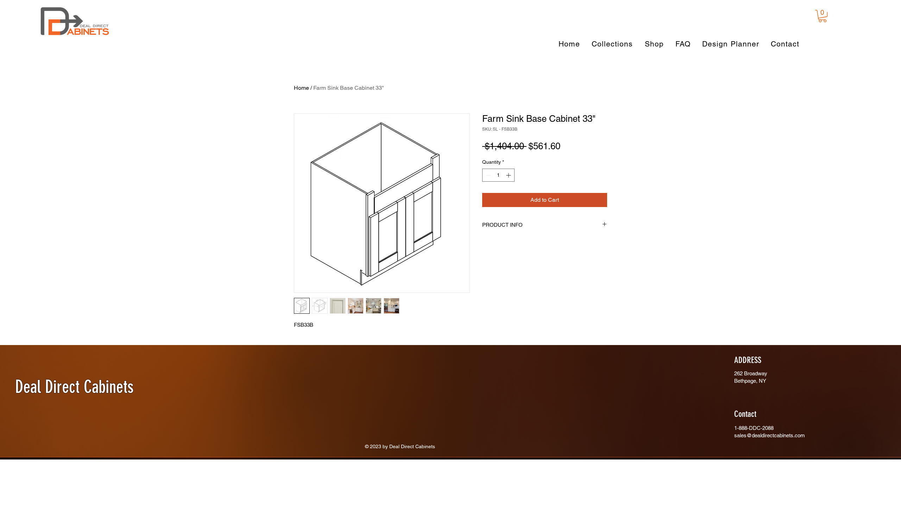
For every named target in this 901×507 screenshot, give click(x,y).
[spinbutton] (498, 193)
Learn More (509, 166)
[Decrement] (487, 193)
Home (301, 87)
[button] (822, 16)
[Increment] (509, 193)
